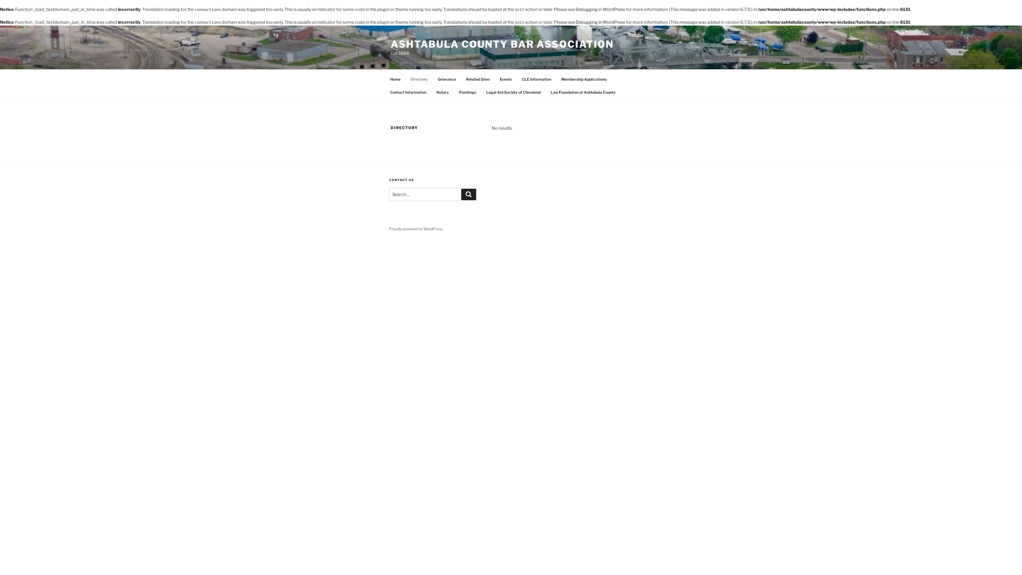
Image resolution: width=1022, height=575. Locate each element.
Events (506, 79)
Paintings (467, 92)
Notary (442, 92)
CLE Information (536, 79)
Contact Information (408, 92)
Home (395, 79)
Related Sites (478, 79)
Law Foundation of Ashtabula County (583, 92)
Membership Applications (584, 79)
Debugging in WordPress (600, 9)
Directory (419, 79)
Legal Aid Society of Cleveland (513, 92)
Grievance (447, 79)
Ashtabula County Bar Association (502, 44)
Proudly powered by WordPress (416, 229)
